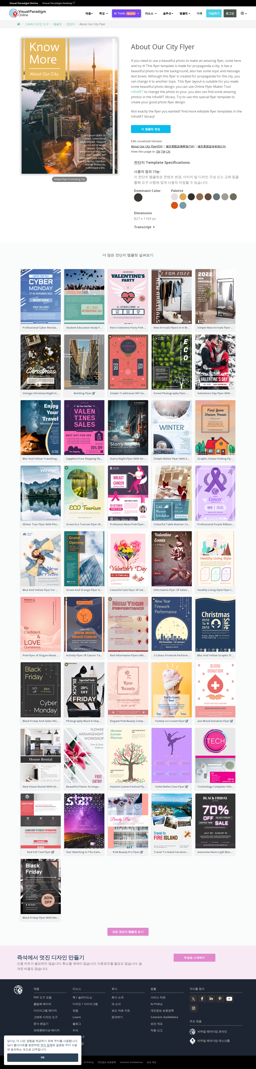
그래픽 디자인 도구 (37, 24)
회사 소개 (118, 997)
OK (43, 1057)
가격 (199, 13)
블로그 (77, 1024)
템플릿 (57, 24)
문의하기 (117, 1017)
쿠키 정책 (46, 1045)
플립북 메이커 (42, 1004)
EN (158, 151)
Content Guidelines (164, 1017)
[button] (103, 13)
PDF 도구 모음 (43, 997)
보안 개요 (157, 1024)
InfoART (137, 92)
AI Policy (157, 1004)
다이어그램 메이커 (45, 1010)
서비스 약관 (158, 997)
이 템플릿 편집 (150, 129)
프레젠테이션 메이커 (47, 1030)
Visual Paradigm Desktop (57, 3)
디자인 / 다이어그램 (85, 1004)
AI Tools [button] (124, 13)
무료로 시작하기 (194, 957)
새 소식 (116, 1004)
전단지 (70, 24)
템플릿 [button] (184, 13)
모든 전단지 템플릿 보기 (128, 932)
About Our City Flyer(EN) (147, 146)
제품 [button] (88, 13)
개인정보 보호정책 (162, 1010)
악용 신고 (157, 1030)
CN (168, 151)
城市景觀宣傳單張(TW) (180, 146)
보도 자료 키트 (121, 1010)
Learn (77, 1017)
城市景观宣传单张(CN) (212, 146)
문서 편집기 (41, 1024)
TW (163, 151)
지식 (75, 1030)
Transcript (142, 227)
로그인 (230, 13)
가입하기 (213, 13)
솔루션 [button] (167, 13)
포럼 (75, 1010)
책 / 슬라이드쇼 (82, 997)
